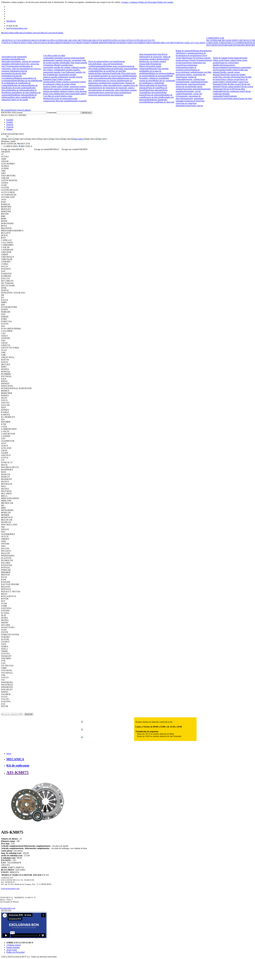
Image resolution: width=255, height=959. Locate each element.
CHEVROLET (244, 40)
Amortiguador (12, 66)
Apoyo (32, 68)
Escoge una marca (8, 149)
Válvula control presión (230, 86)
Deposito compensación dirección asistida (60, 99)
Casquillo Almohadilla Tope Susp (65, 62)
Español (9, 120)
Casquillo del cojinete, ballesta (65, 67)
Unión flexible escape (231, 84)
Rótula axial (153, 102)
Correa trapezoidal (71, 94)
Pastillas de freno (155, 85)
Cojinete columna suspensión (66, 82)
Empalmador (99, 66)
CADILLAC (188, 43)
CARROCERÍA (11, 146)
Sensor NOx (192, 58)
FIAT (233, 45)
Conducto (62, 91)
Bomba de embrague (20, 85)
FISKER (239, 45)
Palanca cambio (153, 83)
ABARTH (5, 40)
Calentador (57, 58)
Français (9, 127)
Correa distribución (56, 94)
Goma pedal (121, 76)
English (9, 122)
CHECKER (225, 40)
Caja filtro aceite (50, 55)
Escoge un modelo (42, 149)
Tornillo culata (231, 70)
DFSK (244, 43)
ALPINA (51, 40)
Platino (146, 90)
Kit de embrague (17, 765)
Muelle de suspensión (158, 76)
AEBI (23, 40)
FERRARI (226, 45)
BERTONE (82, 43)
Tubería (222, 74)
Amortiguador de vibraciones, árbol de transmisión (17, 67)
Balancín (11, 78)
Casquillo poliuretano (58, 77)
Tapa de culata (186, 103)
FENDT (218, 45)
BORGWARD (117, 43)
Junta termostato (146, 54)
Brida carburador (22, 95)
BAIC (45, 43)
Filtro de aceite (104, 71)
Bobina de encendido (27, 80)
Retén (150, 100)
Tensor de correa (226, 62)
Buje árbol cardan (18, 97)
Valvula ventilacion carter (233, 91)
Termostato (220, 70)
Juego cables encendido (107, 85)
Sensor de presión (188, 55)
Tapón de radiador (220, 58)
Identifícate (11, 21)
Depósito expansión (78, 101)
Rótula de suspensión (185, 51)
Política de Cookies (165, 2)
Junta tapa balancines (114, 95)
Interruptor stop (109, 83)
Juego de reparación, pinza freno (111, 90)
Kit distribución (159, 59)
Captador (58, 60)
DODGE (251, 43)
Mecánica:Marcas (8, 33)
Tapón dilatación (235, 58)
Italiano (9, 129)
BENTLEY (72, 43)
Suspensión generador (192, 89)
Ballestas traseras (22, 78)
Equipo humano (13, 947)
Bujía (28, 97)
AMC (65, 40)
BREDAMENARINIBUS (151, 43)
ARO (70, 40)
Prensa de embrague (153, 95)
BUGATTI (166, 43)
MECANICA (15, 759)
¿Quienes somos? (13, 945)
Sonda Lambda (190, 72)
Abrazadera (6, 57)
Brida (13, 95)
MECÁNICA (26, 146)
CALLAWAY (200, 43)
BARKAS (52, 43)
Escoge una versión (70, 149)
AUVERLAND (30, 43)
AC (11, 40)
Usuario (19, 112)
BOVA (126, 43)
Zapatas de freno (245, 98)
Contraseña (51, 112)
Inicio (8, 753)
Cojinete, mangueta (70, 86)
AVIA (39, 43)
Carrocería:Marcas (39, 33)
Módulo (145, 73)
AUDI (121, 40)
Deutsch (9, 124)
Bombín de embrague (18, 90)
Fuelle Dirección (122, 73)
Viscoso (223, 98)
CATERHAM (214, 40)
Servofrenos (185, 70)
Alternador (15, 64)
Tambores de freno (192, 101)
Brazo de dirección (25, 92)
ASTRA (114, 40)
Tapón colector (197, 106)
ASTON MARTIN (103, 40)
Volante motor (232, 98)
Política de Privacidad (147, 2)
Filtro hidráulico (103, 73)
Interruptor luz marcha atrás (109, 80)
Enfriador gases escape (113, 66)
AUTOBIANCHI (16, 43)
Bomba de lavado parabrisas (17, 88)
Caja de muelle (21, 100)
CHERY (234, 40)
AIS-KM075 (17, 772)
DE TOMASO (221, 43)
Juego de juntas (103, 88)
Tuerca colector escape (229, 79)
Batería (16, 80)
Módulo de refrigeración (159, 73)
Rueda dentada (200, 51)
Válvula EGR (228, 89)
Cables (12, 100)
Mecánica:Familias (23, 33)
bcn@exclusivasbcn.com (16, 28)
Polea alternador (156, 90)
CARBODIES (212, 38)
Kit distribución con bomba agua (154, 60)
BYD (180, 43)
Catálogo (27, 110)
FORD (246, 45)
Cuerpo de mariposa (61, 98)
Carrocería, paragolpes (71, 60)
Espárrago (108, 68)
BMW (101, 43)
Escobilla (100, 68)
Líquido (151, 66)
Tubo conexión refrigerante (229, 77)
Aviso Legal (11, 950)
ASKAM (91, 40)
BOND (107, 43)
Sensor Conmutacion (188, 53)
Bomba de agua (15, 83)
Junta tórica (157, 54)
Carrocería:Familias (55, 33)
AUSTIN (128, 40)
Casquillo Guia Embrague (63, 72)
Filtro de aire (116, 71)
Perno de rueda (153, 88)
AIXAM (29, 40)
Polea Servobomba (154, 92)
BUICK (174, 43)
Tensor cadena (230, 60)
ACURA (17, 40)
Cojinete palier (56, 86)
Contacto (19, 110)
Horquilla (117, 78)
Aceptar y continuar (129, 2)
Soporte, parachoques (190, 84)
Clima (53, 79)
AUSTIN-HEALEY (140, 40)
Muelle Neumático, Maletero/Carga (156, 77)
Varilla (225, 96)
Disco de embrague (96, 61)
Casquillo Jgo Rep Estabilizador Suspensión (64, 73)
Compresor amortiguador (62, 89)
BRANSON (134, 43)
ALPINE (59, 40)
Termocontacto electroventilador (224, 66)
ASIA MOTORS (80, 40)
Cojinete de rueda (61, 84)
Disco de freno (111, 61)
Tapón (188, 106)
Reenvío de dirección (153, 97)
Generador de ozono (107, 76)
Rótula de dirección (166, 102)
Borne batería (11, 92)
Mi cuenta (5, 110)
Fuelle (113, 73)
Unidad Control (224, 82)
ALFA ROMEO (40, 40)
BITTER (90, 43)
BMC (96, 43)
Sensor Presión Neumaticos (194, 60)
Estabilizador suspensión (122, 68)
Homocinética (107, 78)
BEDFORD (62, 43)
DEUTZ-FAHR (234, 43)
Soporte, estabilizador (192, 82)
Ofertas (12, 110)
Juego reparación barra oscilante (112, 92)
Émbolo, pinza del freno (105, 64)
